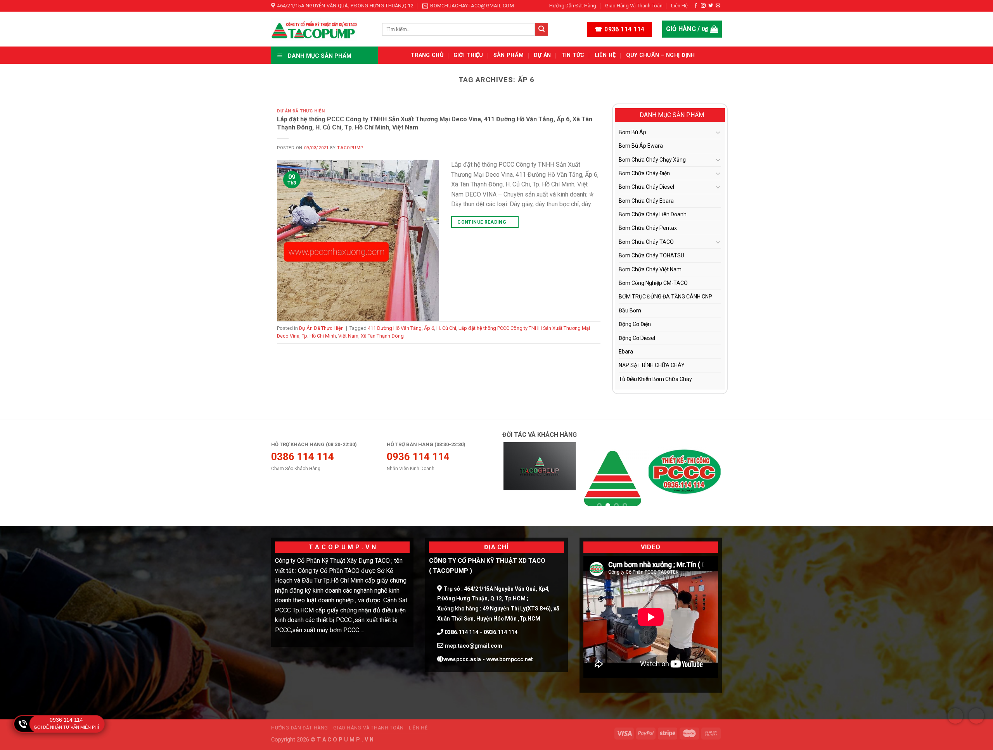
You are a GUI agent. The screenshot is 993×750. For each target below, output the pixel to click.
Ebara (626, 351)
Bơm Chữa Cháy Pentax (648, 228)
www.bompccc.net (509, 659)
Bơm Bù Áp (632, 132)
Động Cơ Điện (635, 324)
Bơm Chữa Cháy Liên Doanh (653, 214)
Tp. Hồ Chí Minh (319, 336)
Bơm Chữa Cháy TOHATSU (651, 255)
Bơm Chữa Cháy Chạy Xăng (652, 160)
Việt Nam (348, 336)
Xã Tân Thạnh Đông (382, 336)
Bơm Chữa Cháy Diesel (646, 187)
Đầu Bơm (630, 310)
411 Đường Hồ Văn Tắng (395, 328)
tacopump (350, 147)
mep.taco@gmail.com (473, 646)
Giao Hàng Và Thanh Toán (634, 6)
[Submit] (541, 29)
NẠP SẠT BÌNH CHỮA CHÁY (652, 365)
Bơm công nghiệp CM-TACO (653, 283)
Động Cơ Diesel (637, 338)
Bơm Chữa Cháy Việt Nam (650, 269)
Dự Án (542, 55)
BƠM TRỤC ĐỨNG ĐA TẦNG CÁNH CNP (665, 296)
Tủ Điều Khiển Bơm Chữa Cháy (655, 379)
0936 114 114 (66, 720)
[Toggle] (718, 132)
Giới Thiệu (468, 55)
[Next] (707, 478)
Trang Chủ (426, 55)
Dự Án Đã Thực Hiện (301, 111)
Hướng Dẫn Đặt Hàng (572, 6)
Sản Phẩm (508, 55)
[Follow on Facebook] (696, 6)
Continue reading (484, 222)
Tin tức (573, 55)
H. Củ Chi (446, 328)
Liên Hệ (679, 6)
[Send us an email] (718, 6)
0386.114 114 (460, 632)
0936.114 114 (500, 632)
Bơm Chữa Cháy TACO (646, 242)
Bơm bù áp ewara (641, 146)
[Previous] (517, 478)
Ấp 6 (429, 328)
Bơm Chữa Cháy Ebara (646, 201)
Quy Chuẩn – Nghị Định (660, 55)
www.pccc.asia (462, 659)
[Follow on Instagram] (703, 6)
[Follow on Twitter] (710, 6)
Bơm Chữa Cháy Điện (644, 173)
